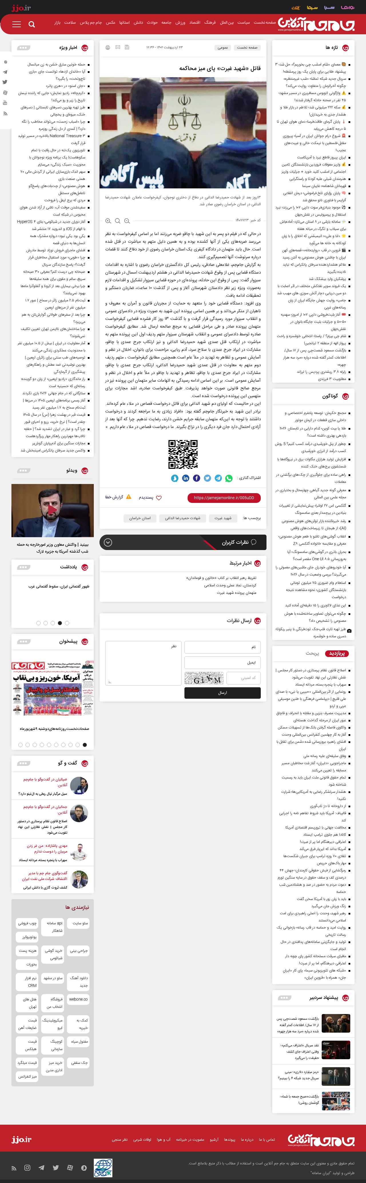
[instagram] (5, 63)
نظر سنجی (120, 1140)
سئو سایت (80, 923)
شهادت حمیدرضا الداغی (182, 518)
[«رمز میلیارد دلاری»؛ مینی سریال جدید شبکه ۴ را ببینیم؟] (334, 1076)
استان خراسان (140, 518)
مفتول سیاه (79, 1042)
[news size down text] (127, 221)
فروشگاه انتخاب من (54, 1003)
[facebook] (196, 478)
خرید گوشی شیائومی (53, 954)
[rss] (5, 114)
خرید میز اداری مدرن (54, 1067)
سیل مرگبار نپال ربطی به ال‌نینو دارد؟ (42, 794)
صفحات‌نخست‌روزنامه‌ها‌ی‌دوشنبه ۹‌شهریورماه (54, 729)
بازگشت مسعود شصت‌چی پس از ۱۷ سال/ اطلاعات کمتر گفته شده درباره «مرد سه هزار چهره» (298, 1025)
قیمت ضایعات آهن (27, 1024)
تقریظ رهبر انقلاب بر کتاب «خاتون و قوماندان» (221, 578)
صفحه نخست (247, 48)
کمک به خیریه (82, 1024)
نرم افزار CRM (31, 982)
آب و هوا (163, 1140)
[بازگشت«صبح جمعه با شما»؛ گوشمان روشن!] (334, 1101)
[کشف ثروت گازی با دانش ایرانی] (79, 881)
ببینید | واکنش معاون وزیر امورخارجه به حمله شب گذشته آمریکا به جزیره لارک (52, 548)
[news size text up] (108, 221)
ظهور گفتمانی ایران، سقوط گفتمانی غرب (59, 586)
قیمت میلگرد (27, 1063)
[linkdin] (185, 478)
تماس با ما (267, 1140)
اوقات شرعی (142, 1140)
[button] (67, 623)
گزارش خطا (114, 497)
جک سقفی (79, 1063)
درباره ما (247, 1140)
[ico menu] (18, 24)
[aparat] (5, 94)
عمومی (223, 48)
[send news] (117, 48)
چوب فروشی (27, 923)
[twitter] (5, 84)
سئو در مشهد (52, 978)
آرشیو (214, 1140)
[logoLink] (316, 24)
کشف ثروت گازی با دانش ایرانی (45, 888)
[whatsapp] (229, 478)
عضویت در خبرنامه (190, 1140)
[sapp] (5, 104)
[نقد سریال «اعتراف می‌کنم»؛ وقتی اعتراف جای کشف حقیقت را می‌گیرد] (334, 1051)
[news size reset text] (118, 221)
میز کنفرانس (27, 1077)
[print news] (108, 48)
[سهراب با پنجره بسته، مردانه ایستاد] (79, 853)
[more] (284, 997)
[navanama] (348, 8)
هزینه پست (28, 951)
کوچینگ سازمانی (56, 1045)
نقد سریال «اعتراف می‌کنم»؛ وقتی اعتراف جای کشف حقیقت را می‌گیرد (300, 1052)
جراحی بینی (79, 951)
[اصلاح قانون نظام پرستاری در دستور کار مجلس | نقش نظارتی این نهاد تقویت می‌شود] (79, 820)
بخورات (31, 964)
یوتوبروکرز (30, 937)
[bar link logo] (21, 9)
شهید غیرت (223, 518)
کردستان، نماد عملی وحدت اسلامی (230, 585)
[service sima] (312, 8)
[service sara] (329, 8)
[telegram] (5, 73)
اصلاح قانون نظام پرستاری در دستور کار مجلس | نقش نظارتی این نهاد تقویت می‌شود (42, 827)
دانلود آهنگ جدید (79, 982)
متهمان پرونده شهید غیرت (236, 593)
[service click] (296, 8)
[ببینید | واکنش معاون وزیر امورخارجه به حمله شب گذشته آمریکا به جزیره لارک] (52, 510)
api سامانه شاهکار (54, 927)
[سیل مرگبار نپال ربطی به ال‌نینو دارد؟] (79, 787)
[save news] (127, 48)
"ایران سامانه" (321, 1173)
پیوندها (229, 1140)
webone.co (78, 999)
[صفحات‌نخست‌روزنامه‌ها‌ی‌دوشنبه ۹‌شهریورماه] (52, 688)
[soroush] (174, 478)
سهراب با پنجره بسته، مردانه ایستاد (43, 860)
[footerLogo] (321, 1140)
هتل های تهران (30, 1003)
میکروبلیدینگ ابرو (52, 1024)
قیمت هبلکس (31, 1045)
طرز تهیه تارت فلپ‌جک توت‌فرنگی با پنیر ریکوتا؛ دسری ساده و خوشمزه (311, 633)
